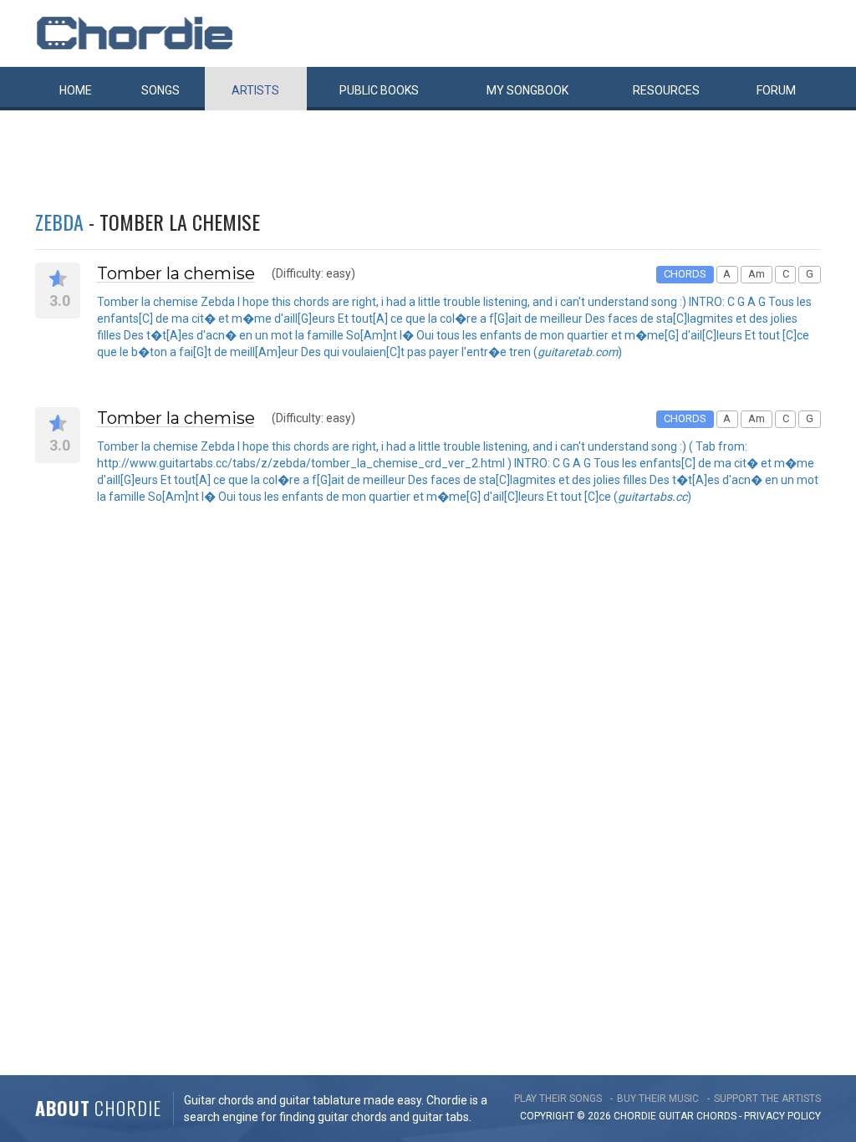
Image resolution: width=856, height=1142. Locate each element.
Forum (776, 90)
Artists (255, 90)
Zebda (59, 221)
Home (75, 90)
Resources (666, 90)
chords (716, 1116)
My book (527, 90)
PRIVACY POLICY (782, 1116)
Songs (160, 90)
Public (379, 90)
